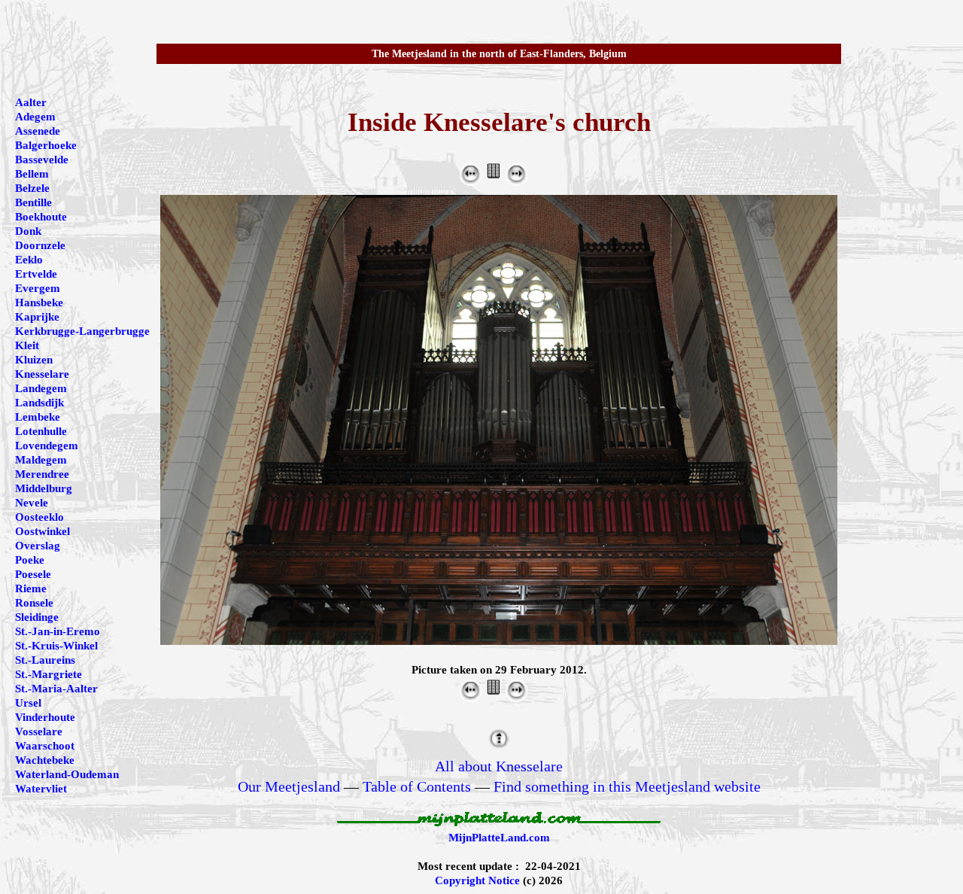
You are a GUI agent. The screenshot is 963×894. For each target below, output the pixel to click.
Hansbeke (39, 302)
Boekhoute (41, 217)
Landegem (41, 388)
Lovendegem (46, 445)
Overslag (37, 546)
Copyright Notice (477, 880)
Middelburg (43, 488)
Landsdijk (39, 403)
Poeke (29, 560)
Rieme (31, 588)
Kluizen (34, 360)
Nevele (31, 503)
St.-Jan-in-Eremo (57, 631)
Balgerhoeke (46, 145)
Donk (28, 231)
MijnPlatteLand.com (499, 838)
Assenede (37, 131)
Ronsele (34, 603)
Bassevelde (41, 160)
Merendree (42, 474)
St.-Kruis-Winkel (56, 646)
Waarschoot (44, 746)
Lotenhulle (41, 431)
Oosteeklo (39, 517)
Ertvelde (36, 274)
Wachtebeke (44, 760)
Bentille (33, 202)
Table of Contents (417, 786)
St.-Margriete (48, 674)
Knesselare (42, 374)
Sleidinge (37, 617)
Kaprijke (37, 317)
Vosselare (38, 731)
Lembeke (37, 417)
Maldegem (41, 460)
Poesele (33, 574)
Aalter (31, 102)
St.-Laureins (45, 660)
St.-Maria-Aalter (56, 689)
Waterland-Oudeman (67, 774)
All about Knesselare (499, 766)
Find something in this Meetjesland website (627, 786)
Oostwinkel (42, 531)
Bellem (32, 174)
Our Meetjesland (289, 786)
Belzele (32, 188)
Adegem (35, 117)
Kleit (27, 345)
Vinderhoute (45, 717)
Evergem (37, 288)
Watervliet (41, 789)
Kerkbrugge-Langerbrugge (82, 331)
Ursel (28, 703)
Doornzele (40, 245)
